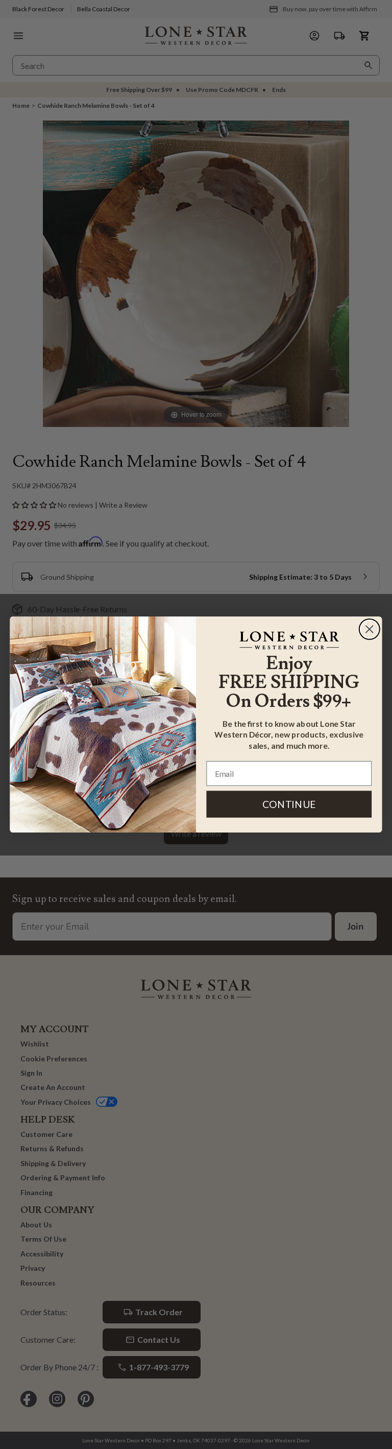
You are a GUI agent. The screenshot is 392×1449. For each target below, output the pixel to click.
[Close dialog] (369, 629)
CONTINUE (289, 804)
